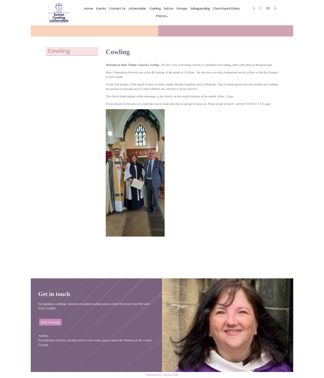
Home (88, 8)
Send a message (50, 322)
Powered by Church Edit (162, 375)
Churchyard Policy (226, 8)
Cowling (155, 8)
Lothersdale (137, 8)
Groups (181, 8)
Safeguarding (200, 8)
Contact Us (117, 8)
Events (101, 8)
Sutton (168, 8)
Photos (161, 16)
